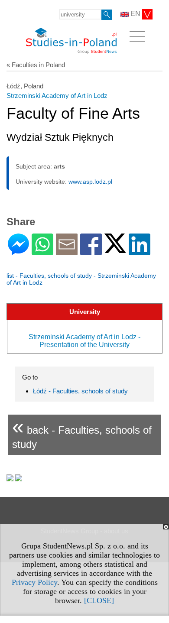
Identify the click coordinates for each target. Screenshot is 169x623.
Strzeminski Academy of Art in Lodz (56, 95)
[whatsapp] (42, 251)
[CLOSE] (99, 600)
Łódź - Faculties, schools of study (80, 391)
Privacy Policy (34, 582)
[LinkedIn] (139, 251)
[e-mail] (67, 251)
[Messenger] (18, 251)
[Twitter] (115, 249)
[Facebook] (91, 251)
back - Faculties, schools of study (82, 432)
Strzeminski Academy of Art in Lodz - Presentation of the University (84, 340)
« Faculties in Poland (35, 64)
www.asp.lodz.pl (90, 181)
